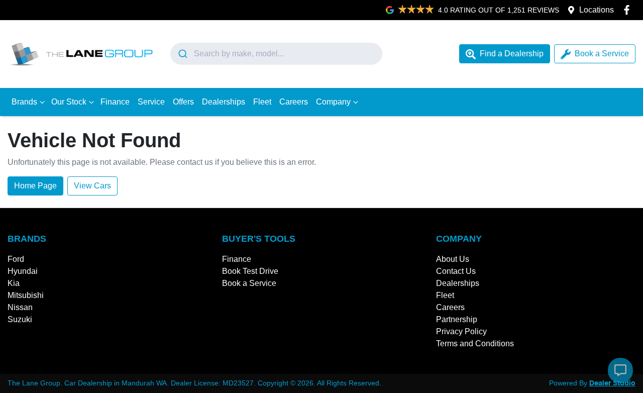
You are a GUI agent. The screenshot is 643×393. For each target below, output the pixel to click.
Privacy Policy (461, 331)
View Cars (92, 185)
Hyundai (23, 271)
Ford (16, 259)
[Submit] (182, 54)
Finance (115, 101)
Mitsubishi (26, 295)
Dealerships (223, 101)
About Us (452, 259)
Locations (596, 10)
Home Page (35, 185)
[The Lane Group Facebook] (628, 10)
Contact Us (456, 271)
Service (151, 101)
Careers (293, 101)
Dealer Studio (612, 383)
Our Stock (68, 101)
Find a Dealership (512, 53)
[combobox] (276, 54)
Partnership (456, 319)
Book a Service (602, 53)
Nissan (20, 307)
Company (333, 101)
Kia (14, 283)
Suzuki (20, 319)
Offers (183, 101)
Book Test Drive (250, 271)
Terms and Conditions (475, 343)
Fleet (262, 101)
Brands (24, 101)
